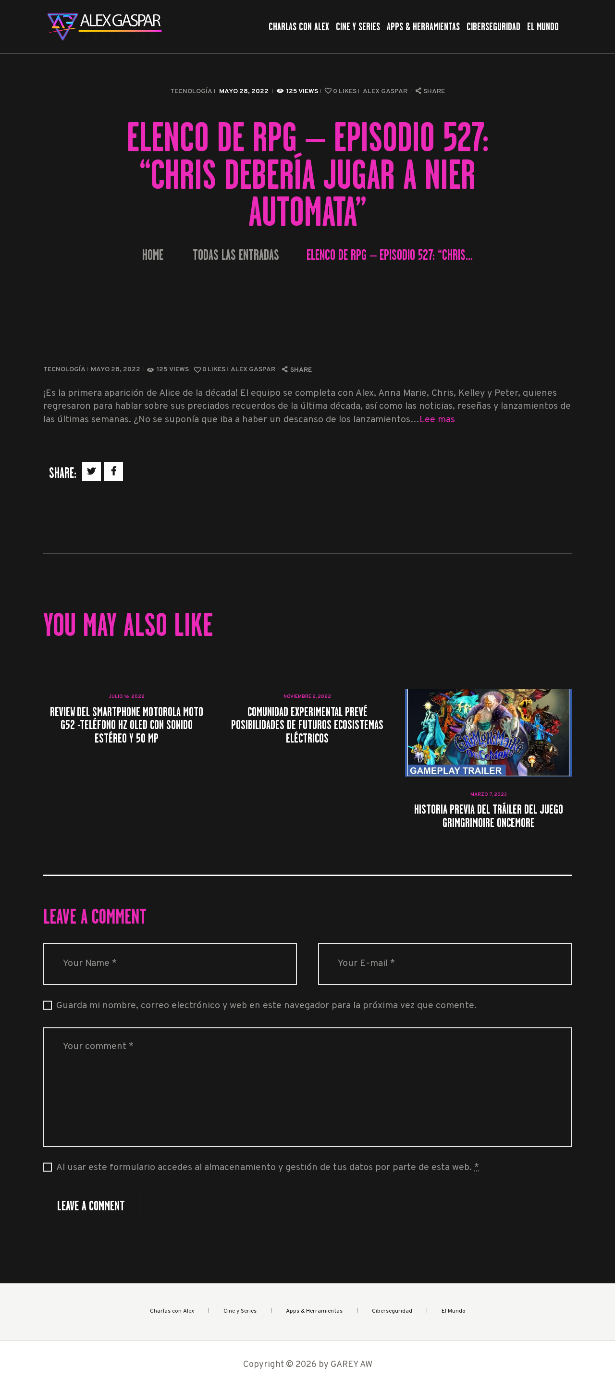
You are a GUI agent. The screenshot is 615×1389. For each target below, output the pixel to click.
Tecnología (191, 91)
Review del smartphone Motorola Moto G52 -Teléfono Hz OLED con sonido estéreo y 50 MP (126, 724)
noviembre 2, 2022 (307, 697)
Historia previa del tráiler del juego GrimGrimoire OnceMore (488, 816)
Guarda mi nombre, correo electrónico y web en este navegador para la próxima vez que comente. (266, 1006)
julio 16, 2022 (127, 697)
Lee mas (437, 420)
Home (152, 255)
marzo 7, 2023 (488, 795)
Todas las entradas (236, 255)
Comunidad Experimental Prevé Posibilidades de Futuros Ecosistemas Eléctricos (307, 724)
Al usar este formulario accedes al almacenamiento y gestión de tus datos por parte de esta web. (267, 1168)
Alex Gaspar (386, 91)
